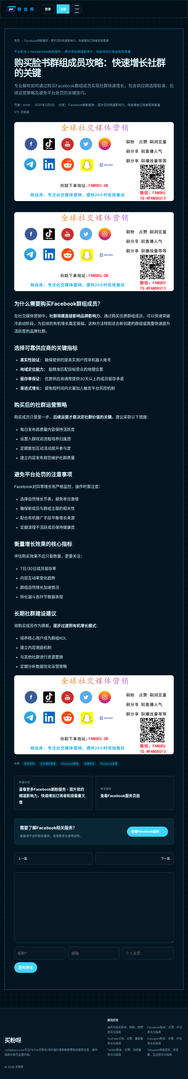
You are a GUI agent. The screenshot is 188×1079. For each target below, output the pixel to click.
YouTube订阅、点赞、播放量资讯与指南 (125, 1041)
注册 (63, 9)
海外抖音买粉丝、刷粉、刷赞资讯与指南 (125, 1030)
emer (26, 105)
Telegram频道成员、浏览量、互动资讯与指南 (162, 1052)
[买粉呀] (20, 9)
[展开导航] (77, 9)
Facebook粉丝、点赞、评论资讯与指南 (164, 1030)
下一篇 (165, 858)
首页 (17, 40)
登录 (48, 9)
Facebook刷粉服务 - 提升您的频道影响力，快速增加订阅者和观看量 (66, 40)
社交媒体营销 (47, 763)
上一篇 (22, 858)
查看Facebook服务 (147, 831)
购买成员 (29, 763)
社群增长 (89, 763)
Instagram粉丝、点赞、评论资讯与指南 (164, 1041)
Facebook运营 (108, 763)
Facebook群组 (69, 763)
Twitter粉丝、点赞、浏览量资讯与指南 (124, 1052)
